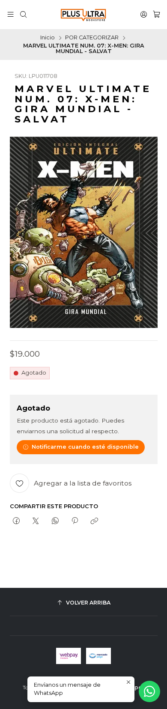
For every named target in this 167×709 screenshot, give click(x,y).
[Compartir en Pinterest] (74, 521)
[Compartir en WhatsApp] (55, 521)
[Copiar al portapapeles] (94, 521)
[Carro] (156, 14)
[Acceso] (143, 14)
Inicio (47, 38)
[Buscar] (23, 14)
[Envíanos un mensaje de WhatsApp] (149, 691)
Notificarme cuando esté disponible (85, 447)
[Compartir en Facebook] (16, 521)
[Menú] (10, 14)
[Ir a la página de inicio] (83, 14)
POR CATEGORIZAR (92, 38)
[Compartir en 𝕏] (35, 521)
